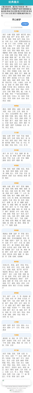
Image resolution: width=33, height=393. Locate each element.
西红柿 (9, 254)
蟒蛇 (16, 205)
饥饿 (6, 55)
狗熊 (4, 195)
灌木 (9, 238)
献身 (25, 176)
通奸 (25, 123)
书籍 (25, 140)
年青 (23, 156)
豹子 (18, 186)
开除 (23, 57)
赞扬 (13, 92)
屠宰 (9, 78)
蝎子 (4, 218)
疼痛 (19, 76)
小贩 (18, 374)
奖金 (16, 55)
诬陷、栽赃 (11, 80)
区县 (12, 11)
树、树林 (24, 250)
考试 (6, 140)
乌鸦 (13, 216)
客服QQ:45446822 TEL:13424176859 (16, 388)
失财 (13, 69)
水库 (21, 281)
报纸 (4, 136)
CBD (7, 13)
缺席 (16, 370)
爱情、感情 (16, 109)
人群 (21, 370)
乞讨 (20, 64)
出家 (16, 41)
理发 (25, 60)
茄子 (13, 250)
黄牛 (27, 195)
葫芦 (17, 240)
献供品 (20, 176)
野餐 (26, 85)
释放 (21, 372)
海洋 (13, 325)
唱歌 (9, 39)
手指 (9, 158)
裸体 (14, 156)
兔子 (18, 214)
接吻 (6, 116)
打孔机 (24, 298)
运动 (4, 92)
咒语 (27, 96)
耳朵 (16, 153)
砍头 (6, 60)
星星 (9, 343)
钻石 (11, 317)
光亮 (9, 50)
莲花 (4, 245)
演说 (11, 145)
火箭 (13, 360)
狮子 (6, 211)
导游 (22, 136)
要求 (21, 85)
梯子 (9, 310)
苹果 (24, 247)
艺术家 (9, 87)
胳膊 (21, 153)
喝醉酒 (5, 53)
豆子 (22, 236)
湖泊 (22, 325)
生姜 (18, 250)
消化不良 (8, 82)
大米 (4, 236)
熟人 (4, 71)
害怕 (13, 50)
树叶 (6, 252)
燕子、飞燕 (19, 218)
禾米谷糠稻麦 (17, 238)
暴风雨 (5, 338)
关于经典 (25, 386)
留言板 (10, 386)
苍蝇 (11, 189)
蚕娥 (7, 189)
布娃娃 (25, 296)
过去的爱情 (14, 114)
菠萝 (15, 234)
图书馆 (7, 143)
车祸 (14, 39)
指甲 (13, 160)
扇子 (4, 308)
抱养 (18, 34)
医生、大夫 (18, 145)
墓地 (4, 281)
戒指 (9, 305)
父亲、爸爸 (21, 111)
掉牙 (4, 354)
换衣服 (20, 53)
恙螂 (26, 218)
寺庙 (25, 281)
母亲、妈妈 (19, 118)
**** (14, 46)
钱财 (25, 64)
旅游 (5, 11)
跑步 (16, 140)
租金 (4, 101)
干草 (27, 236)
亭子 (9, 283)
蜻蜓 (13, 209)
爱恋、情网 (7, 109)
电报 (27, 136)
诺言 (25, 62)
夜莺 (12, 221)
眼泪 (9, 160)
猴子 (13, 195)
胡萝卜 (12, 240)
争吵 (11, 94)
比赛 (9, 136)
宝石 (4, 296)
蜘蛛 (4, 223)
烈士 (22, 363)
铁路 (4, 283)
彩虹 (13, 338)
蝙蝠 (27, 186)
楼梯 (6, 279)
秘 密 (11, 62)
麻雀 (4, 205)
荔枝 (28, 243)
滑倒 (10, 53)
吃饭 (23, 39)
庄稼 (9, 256)
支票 (4, 96)
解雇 (6, 57)
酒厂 (16, 57)
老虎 (22, 200)
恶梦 (27, 46)
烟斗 (19, 312)
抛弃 (6, 121)
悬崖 (4, 330)
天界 (16, 173)
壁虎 (22, 186)
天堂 (25, 173)
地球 (9, 325)
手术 (23, 69)
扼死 (23, 46)
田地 (22, 328)
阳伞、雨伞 (26, 312)
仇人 (11, 41)
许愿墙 (18, 13)
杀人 (28, 66)
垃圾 (18, 363)
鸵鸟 (22, 214)
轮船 (27, 363)
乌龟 (9, 216)
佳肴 (11, 55)
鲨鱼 (18, 209)
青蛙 (9, 209)
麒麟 (4, 209)
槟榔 (10, 234)
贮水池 (20, 285)
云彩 (11, 345)
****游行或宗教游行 (21, 94)
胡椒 (6, 240)
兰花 (20, 243)
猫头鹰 (24, 205)
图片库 (20, 11)
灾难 (9, 92)
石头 (18, 328)
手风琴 (14, 308)
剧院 (24, 276)
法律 (13, 138)
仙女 (14, 176)
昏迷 (26, 53)
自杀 (18, 98)
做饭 (9, 101)
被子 (9, 296)
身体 (4, 158)
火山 (27, 325)
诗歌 (20, 140)
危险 (27, 78)
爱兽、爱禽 (22, 223)
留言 (14, 13)
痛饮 (23, 76)
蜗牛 (4, 216)
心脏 (18, 158)
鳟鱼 (11, 223)
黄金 (11, 303)
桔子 (16, 243)
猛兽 (15, 225)
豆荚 (18, 236)
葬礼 (18, 92)
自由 (23, 98)
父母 (13, 111)
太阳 (23, 341)
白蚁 (9, 186)
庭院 (13, 283)
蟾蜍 (21, 189)
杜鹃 (16, 191)
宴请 (9, 85)
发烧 (13, 48)
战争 (22, 376)
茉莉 (4, 247)
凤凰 (7, 193)
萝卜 (9, 245)
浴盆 (19, 314)
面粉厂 (21, 279)
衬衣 (11, 298)
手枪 (23, 308)
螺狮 (22, 202)
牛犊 (21, 207)
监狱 (17, 360)
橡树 (19, 254)
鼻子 (4, 153)
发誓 (18, 48)
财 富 (18, 37)
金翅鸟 (5, 200)
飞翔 (13, 358)
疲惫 (28, 156)
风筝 (18, 301)
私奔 (11, 123)
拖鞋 (21, 310)
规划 (27, 9)
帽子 (19, 305)
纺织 (27, 48)
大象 (11, 191)
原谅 (17, 89)
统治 (4, 374)
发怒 (28, 109)
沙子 (13, 328)
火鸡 (9, 198)
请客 (7, 66)
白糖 (9, 34)
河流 (18, 325)
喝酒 (18, 50)
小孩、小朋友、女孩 (20, 82)
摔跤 (9, 71)
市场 (16, 281)
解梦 (23, 13)
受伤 (27, 69)
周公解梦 (16, 19)
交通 (24, 9)
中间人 (14, 96)
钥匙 (23, 314)
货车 (16, 303)
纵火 (27, 98)
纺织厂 (5, 274)
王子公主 (21, 78)
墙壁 (9, 281)
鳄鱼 (23, 191)
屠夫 (4, 78)
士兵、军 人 (14, 372)
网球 (13, 143)
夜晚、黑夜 (16, 343)
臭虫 (6, 191)
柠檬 (19, 247)
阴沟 (10, 285)
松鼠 (26, 211)
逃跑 (14, 76)
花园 (24, 274)
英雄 (13, 376)
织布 (9, 96)
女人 (16, 62)
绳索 (9, 308)
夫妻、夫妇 (7, 111)
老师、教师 (18, 60)
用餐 (8, 89)
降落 (20, 55)
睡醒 (6, 73)
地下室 (25, 269)
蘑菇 (27, 245)
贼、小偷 (24, 92)
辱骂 (23, 66)
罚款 (22, 48)
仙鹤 (27, 216)
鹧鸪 (28, 221)
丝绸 (4, 310)
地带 (4, 325)
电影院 (5, 272)
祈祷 (26, 171)
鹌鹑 (4, 186)
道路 (9, 269)
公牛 (24, 193)
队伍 (20, 356)
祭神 (12, 171)
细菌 (22, 216)
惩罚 (19, 39)
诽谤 (4, 50)
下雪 (4, 343)
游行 (18, 376)
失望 (18, 69)
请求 (11, 66)
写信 (17, 143)
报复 (13, 34)
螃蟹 (26, 207)
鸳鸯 (24, 221)
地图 (4, 301)
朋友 (11, 64)
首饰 (28, 308)
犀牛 (18, 216)
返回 (7, 386)
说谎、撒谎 (14, 73)
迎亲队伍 (21, 87)
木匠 (4, 365)
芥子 (11, 243)
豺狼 (16, 189)
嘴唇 (18, 160)
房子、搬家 (24, 272)
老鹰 (9, 202)
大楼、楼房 (25, 267)
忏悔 (4, 169)
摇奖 (17, 85)
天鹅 (4, 214)
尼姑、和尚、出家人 (19, 365)
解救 (22, 360)
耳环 (9, 301)
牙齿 (22, 158)
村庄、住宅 (15, 267)
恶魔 (18, 169)
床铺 (19, 298)
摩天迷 (25, 11)
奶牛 (11, 207)
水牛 (17, 211)
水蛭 (22, 211)
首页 (2, 9)
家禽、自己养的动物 (22, 198)
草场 (22, 265)
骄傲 (25, 114)
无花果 (25, 252)
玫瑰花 (17, 245)
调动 (10, 46)
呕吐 (7, 64)
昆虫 (15, 200)
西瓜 (4, 254)
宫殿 (19, 274)
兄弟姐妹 (18, 125)
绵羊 (6, 207)
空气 (21, 338)
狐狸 (11, 225)
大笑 (25, 44)
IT (4, 13)
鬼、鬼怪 (6, 171)
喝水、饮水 (25, 50)
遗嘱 (4, 87)
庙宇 (26, 279)
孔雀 (10, 200)
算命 (27, 13)
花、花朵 (24, 240)
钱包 (28, 305)
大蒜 (9, 236)
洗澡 (23, 80)
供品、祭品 (25, 169)
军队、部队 (11, 363)
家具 (25, 303)
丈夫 (24, 125)
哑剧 (6, 145)
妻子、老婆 (14, 121)
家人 (21, 114)
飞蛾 (28, 191)
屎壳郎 (12, 211)
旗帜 (23, 305)
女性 (10, 13)
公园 (15, 274)
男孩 (9, 365)
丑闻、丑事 (16, 354)
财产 (13, 37)
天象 (28, 341)
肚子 (11, 153)
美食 (8, 11)
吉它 (20, 303)
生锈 (6, 372)
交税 (25, 55)
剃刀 (14, 310)
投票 (9, 374)
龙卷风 (9, 341)
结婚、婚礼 (14, 116)
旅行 (6, 62)
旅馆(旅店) (13, 279)
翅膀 (25, 189)
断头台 (11, 272)
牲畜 (25, 209)
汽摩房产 (15, 9)
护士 (22, 358)
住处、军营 (7, 98)
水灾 (19, 341)
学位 (25, 143)
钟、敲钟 (21, 96)
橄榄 (4, 238)
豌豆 (20, 252)
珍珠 (4, 317)
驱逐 (16, 66)
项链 (6, 312)
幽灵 (6, 178)
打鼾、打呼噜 (18, 44)
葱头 (27, 234)
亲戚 (25, 121)
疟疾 (21, 62)
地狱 (13, 169)
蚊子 (27, 214)
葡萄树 (7, 250)
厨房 (8, 267)
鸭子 (11, 218)
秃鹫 (13, 214)
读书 (9, 138)
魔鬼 (16, 171)
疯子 (18, 358)
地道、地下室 (17, 269)
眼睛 (4, 160)
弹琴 (13, 136)
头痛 (28, 76)
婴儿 (15, 87)
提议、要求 (18, 123)
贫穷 (16, 64)
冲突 (6, 41)
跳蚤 (9, 214)
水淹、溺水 (22, 71)
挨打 (4, 34)
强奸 (21, 121)
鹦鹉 (16, 221)
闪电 (14, 341)
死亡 (21, 73)
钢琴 (22, 301)
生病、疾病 (7, 69)
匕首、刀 (15, 296)
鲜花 (15, 254)
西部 (16, 11)
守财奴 (26, 372)
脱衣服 (14, 78)
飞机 (13, 301)
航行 (22, 138)
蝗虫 (4, 198)
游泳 (13, 89)
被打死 (23, 34)
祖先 (11, 127)
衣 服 (4, 314)
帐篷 (7, 94)
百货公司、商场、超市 (11, 265)
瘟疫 (4, 80)
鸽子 (11, 193)
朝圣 (9, 169)
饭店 (16, 272)
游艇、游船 (12, 314)
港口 (10, 274)
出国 (23, 354)
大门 (4, 269)
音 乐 (26, 145)
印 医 (9, 376)
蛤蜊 (16, 193)
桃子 (16, 252)
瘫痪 (25, 73)
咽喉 (27, 158)
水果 (11, 252)
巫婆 (10, 176)
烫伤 (10, 76)
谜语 (11, 140)
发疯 (9, 48)
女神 (21, 171)
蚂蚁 (11, 205)
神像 (7, 173)
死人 (11, 173)
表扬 (8, 37)
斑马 (13, 186)
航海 (18, 138)
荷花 (24, 238)
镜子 (14, 305)
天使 (21, 173)
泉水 (4, 328)
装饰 (13, 98)
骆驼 (26, 202)
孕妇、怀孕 (25, 89)
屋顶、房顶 (20, 283)
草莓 (22, 234)
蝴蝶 (18, 195)
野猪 (7, 221)
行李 (14, 312)
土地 (27, 328)
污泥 (13, 374)
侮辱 (18, 80)
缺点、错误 (22, 367)
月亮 (26, 343)
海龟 (9, 195)
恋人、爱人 (9, 118)
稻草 (13, 236)
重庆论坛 (15, 386)
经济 (20, 9)
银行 (14, 285)
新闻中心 (8, 9)
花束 (6, 243)
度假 (18, 46)
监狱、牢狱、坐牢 (14, 276)
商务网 (20, 386)
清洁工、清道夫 (11, 367)
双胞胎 (14, 71)
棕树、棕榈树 (18, 256)
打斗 (9, 44)
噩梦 (4, 48)
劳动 (11, 60)
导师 (18, 136)
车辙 (9, 354)
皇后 (8, 360)
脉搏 (19, 156)
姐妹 (21, 116)
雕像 (4, 138)
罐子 (7, 303)
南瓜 (15, 247)
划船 (15, 53)
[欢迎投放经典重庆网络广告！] (16, 385)
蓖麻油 (5, 234)
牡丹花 (9, 247)
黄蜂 (22, 195)
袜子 (25, 310)
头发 (13, 158)
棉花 (22, 245)
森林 (9, 328)
